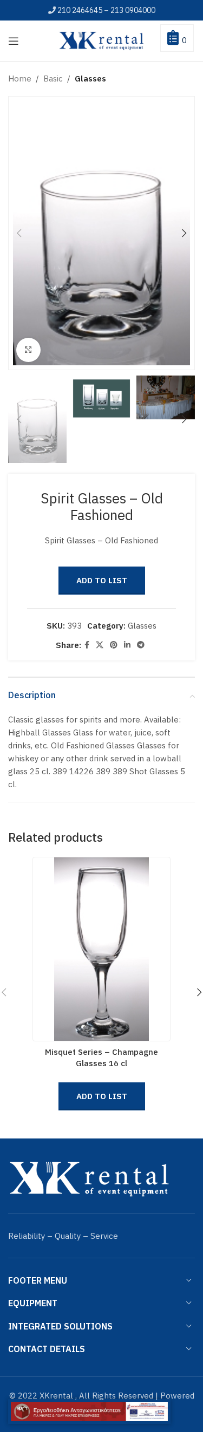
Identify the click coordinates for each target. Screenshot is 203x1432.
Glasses (90, 78)
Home (19, 78)
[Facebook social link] (87, 645)
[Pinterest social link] (114, 645)
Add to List (101, 580)
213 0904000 (132, 10)
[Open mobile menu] (13, 41)
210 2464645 (79, 10)
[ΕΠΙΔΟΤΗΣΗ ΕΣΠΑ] (89, 1411)
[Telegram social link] (141, 645)
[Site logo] (101, 40)
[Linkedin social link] (127, 645)
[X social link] (100, 645)
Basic (53, 78)
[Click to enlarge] (28, 350)
